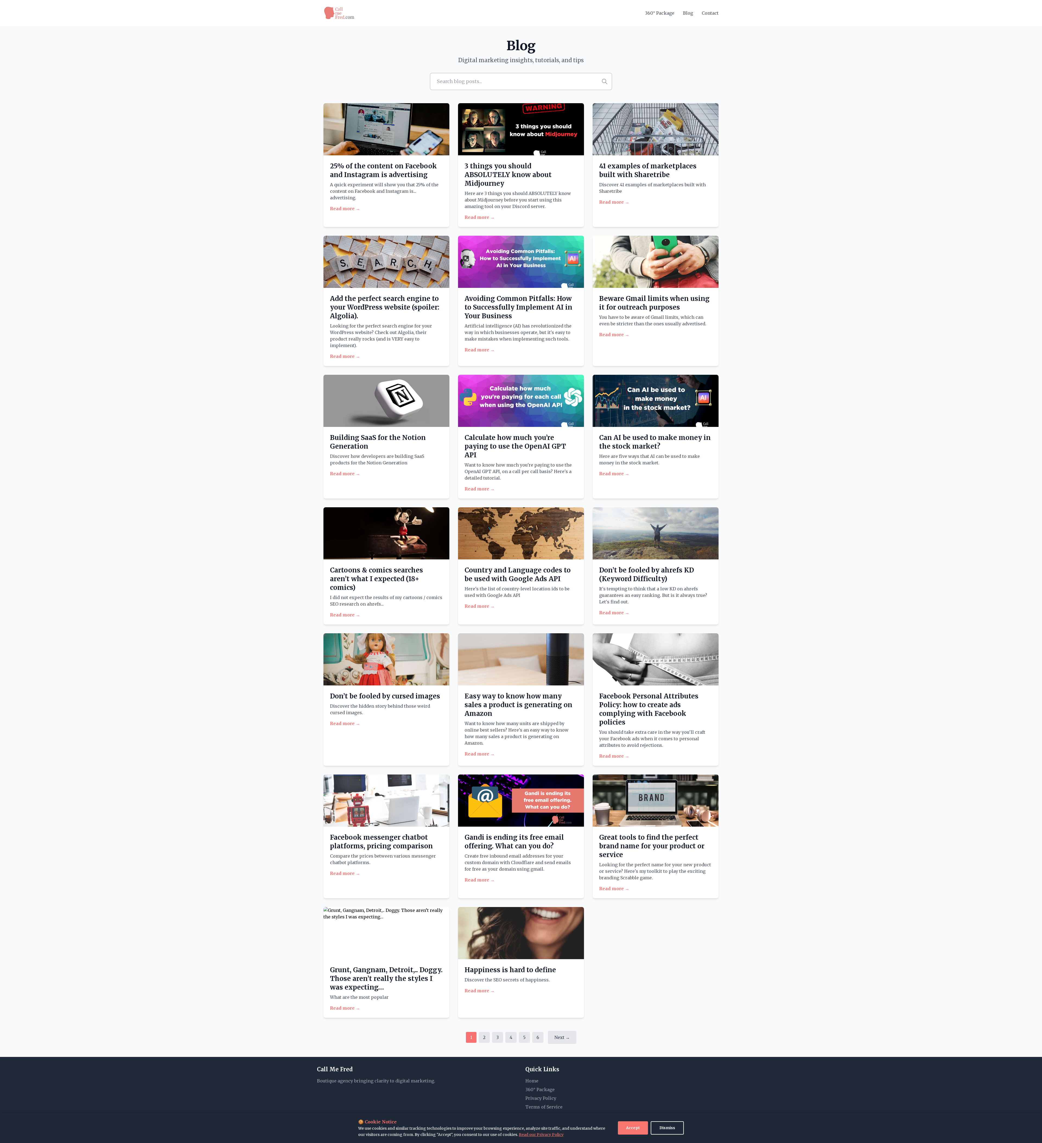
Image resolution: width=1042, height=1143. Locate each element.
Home (531, 1081)
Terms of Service (544, 1107)
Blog (688, 13)
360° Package (659, 13)
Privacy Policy (540, 1098)
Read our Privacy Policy (541, 1134)
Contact (710, 13)
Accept (633, 1127)
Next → (562, 1037)
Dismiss (667, 1127)
